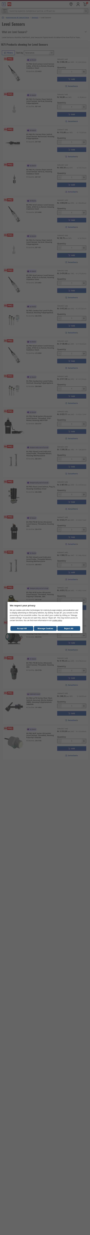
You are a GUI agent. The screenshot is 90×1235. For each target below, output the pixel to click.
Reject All (68, 628)
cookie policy (57, 620)
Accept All (22, 628)
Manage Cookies (45, 628)
